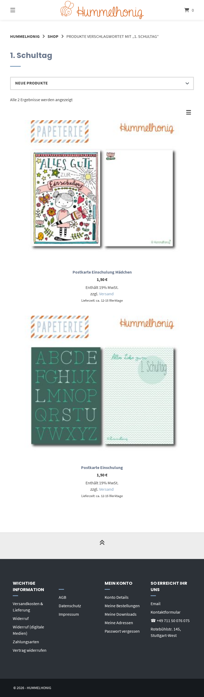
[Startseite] (102, 10)
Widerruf (21, 618)
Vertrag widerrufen (29, 650)
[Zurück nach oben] (102, 545)
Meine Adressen (119, 622)
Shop (53, 36)
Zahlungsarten (26, 641)
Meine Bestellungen (122, 605)
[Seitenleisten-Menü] (190, 113)
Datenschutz (70, 605)
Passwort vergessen (122, 631)
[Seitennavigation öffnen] (22, 10)
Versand (106, 293)
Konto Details (117, 597)
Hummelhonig (25, 36)
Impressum (69, 614)
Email (155, 603)
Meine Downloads (121, 614)
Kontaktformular (166, 612)
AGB (62, 597)
